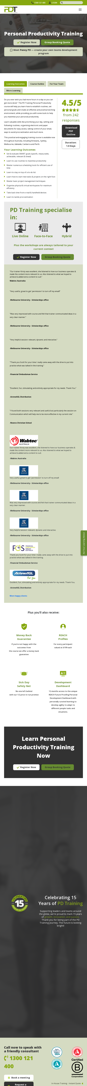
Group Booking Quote (57, 42)
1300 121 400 (39, 2)
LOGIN (54, 2)
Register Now (28, 42)
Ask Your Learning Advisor (84, 543)
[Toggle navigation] (80, 9)
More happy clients (18, 596)
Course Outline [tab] (37, 84)
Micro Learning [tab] (13, 90)
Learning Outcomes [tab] (15, 84)
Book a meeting (20, 1077)
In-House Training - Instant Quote (66, 1083)
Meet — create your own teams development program (45, 51)
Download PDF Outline (71, 131)
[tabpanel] (43, 438)
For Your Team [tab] (56, 84)
